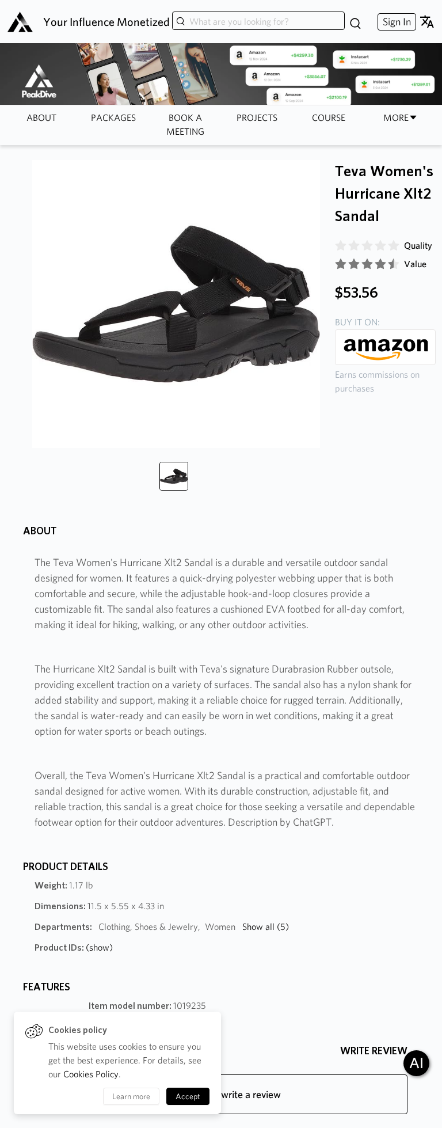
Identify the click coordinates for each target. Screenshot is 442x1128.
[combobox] (258, 22)
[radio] (340, 246)
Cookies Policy (91, 1074)
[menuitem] (395, 21)
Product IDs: (74, 947)
